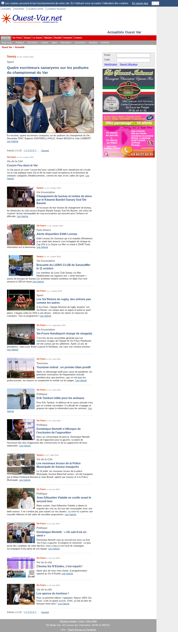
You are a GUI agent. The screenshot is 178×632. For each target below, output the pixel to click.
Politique (20, 42)
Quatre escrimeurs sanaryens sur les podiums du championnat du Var (48, 67)
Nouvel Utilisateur (128, 64)
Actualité (19, 47)
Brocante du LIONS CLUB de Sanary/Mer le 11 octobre (63, 264)
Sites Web (91, 621)
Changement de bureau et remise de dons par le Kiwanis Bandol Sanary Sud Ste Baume (64, 198)
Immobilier (19, 9)
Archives (105, 42)
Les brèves (80, 42)
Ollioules (48, 38)
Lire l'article (12, 141)
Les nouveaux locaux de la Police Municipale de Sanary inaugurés (59, 463)
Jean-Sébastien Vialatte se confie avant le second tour (64, 497)
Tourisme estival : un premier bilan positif (64, 365)
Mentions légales (68, 621)
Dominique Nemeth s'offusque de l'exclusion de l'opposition (59, 428)
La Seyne (37, 38)
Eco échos (33, 42)
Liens (81, 621)
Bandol (57, 38)
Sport (54, 42)
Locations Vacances (56, 9)
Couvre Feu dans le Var (22, 163)
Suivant (45, 150)
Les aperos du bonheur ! (53, 591)
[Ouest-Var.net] (31, 18)
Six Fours (17, 38)
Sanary (27, 38)
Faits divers (65, 42)
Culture (44, 42)
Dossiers (93, 42)
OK (155, 3)
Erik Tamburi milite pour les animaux (60, 396)
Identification (110, 64)
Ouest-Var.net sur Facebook (82, 629)
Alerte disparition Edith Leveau (57, 231)
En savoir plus (140, 3)
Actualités (6, 9)
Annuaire (67, 38)
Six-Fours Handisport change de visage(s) (64, 331)
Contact (78, 38)
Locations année (35, 9)
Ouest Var (6, 38)
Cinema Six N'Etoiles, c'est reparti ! (59, 564)
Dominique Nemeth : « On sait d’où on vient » (61, 531)
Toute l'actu (6, 42)
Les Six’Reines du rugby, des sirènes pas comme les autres (64, 299)
